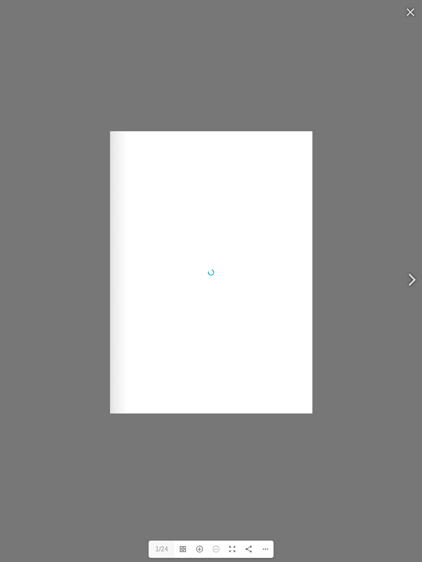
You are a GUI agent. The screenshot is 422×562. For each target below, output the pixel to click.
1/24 (161, 549)
